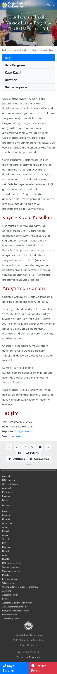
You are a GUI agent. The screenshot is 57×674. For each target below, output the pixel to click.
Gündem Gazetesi (10, 567)
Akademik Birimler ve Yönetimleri (17, 603)
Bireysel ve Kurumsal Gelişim (15, 610)
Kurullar (5, 599)
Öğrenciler (7, 523)
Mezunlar (6, 531)
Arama (5, 535)
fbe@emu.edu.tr (24, 431)
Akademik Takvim (10, 595)
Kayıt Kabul (13, 72)
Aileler (5, 527)
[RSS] (19, 453)
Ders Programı (15, 65)
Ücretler (11, 80)
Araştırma (6, 591)
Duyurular (6, 547)
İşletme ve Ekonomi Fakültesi (15, 50)
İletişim (5, 500)
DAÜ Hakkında (9, 480)
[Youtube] (40, 447)
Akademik (6, 488)
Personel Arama (9, 614)
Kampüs (6, 496)
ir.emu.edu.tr (18, 436)
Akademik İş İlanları (11, 618)
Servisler (6, 539)
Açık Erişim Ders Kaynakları (14, 606)
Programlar (7, 492)
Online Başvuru (16, 87)
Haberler (6, 519)
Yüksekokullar (8, 583)
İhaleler (5, 505)
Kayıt (4, 511)
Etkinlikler (6, 559)
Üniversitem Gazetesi (12, 571)
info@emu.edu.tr (32, 657)
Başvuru (6, 515)
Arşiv (4, 555)
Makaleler (6, 575)
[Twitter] (32, 447)
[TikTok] (24, 447)
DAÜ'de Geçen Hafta (12, 563)
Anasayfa (6, 476)
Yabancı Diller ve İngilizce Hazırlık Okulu (20, 587)
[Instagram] (16, 447)
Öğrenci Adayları (10, 484)
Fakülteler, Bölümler (11, 579)
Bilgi (8, 57)
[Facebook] (9, 447)
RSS (4, 543)
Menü (50, 5)
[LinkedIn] (47, 447)
